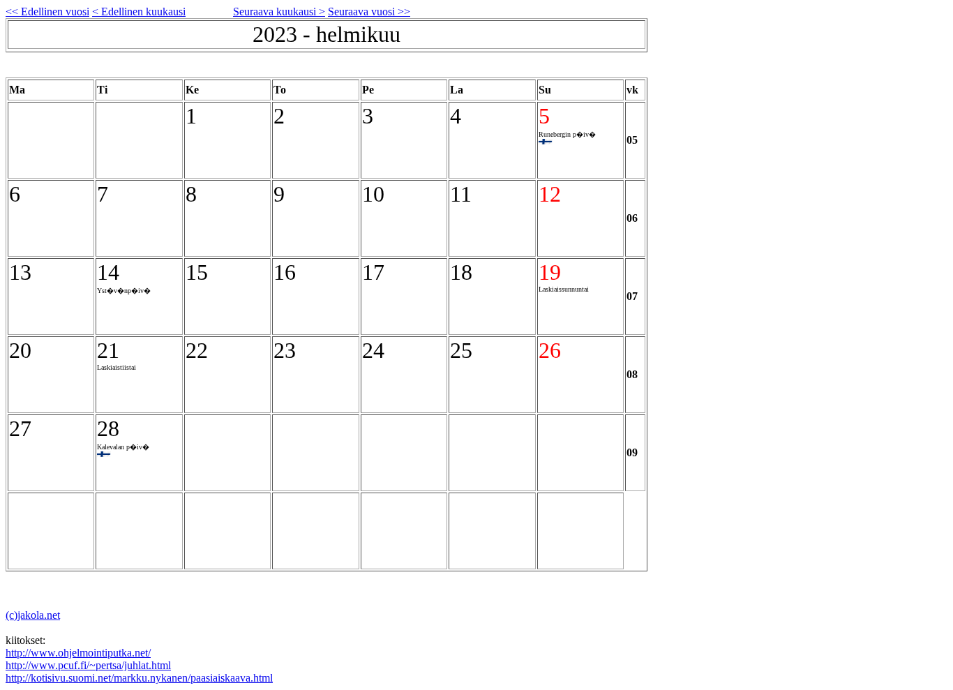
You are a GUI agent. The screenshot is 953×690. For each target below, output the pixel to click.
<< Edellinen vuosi (47, 11)
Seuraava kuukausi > (279, 11)
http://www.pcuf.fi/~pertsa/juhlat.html (88, 665)
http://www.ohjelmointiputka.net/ (78, 653)
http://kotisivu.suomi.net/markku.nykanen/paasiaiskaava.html (139, 678)
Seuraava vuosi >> (369, 11)
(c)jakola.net (33, 615)
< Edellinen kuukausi (139, 11)
